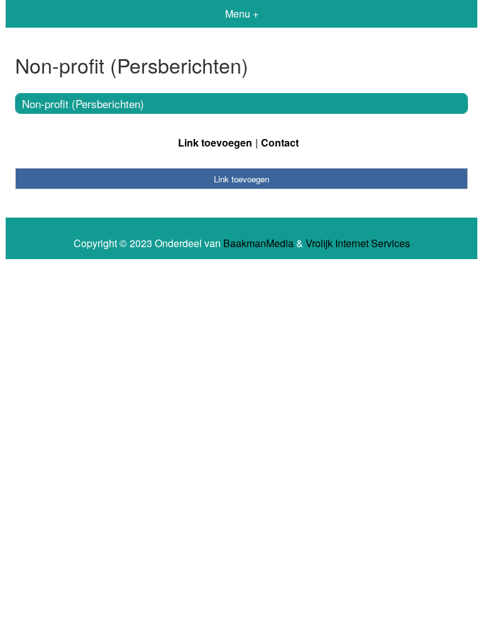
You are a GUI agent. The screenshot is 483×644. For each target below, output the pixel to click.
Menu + (241, 13)
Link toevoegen (215, 142)
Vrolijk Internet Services (358, 243)
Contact (280, 142)
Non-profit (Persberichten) (83, 103)
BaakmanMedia (258, 243)
